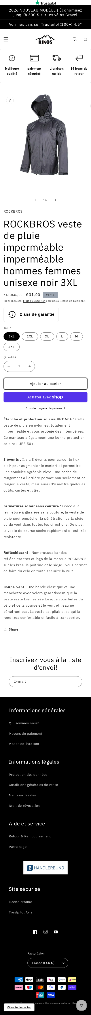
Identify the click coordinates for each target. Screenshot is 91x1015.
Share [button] (13, 629)
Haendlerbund (20, 902)
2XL (30, 336)
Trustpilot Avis (20, 912)
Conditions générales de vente (33, 785)
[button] (6, 39)
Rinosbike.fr (26, 1003)
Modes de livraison (24, 744)
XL (47, 336)
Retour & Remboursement (30, 836)
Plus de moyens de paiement (45, 408)
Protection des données (28, 774)
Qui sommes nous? (24, 723)
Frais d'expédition (34, 300)
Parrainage (18, 847)
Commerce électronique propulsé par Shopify (56, 1003)
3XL (11, 336)
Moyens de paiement (25, 733)
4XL (11, 347)
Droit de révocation (24, 805)
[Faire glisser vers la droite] (55, 200)
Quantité (10, 357)
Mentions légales (22, 795)
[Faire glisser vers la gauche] (35, 200)
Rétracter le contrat (19, 1007)
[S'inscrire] (77, 681)
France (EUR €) (43, 963)
